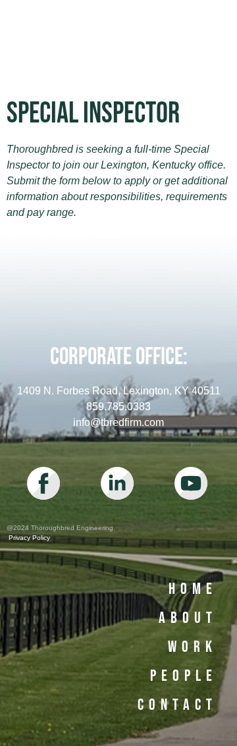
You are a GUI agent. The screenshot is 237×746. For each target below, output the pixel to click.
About (188, 617)
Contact (177, 704)
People (183, 675)
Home (193, 589)
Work (192, 646)
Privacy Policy (28, 537)
